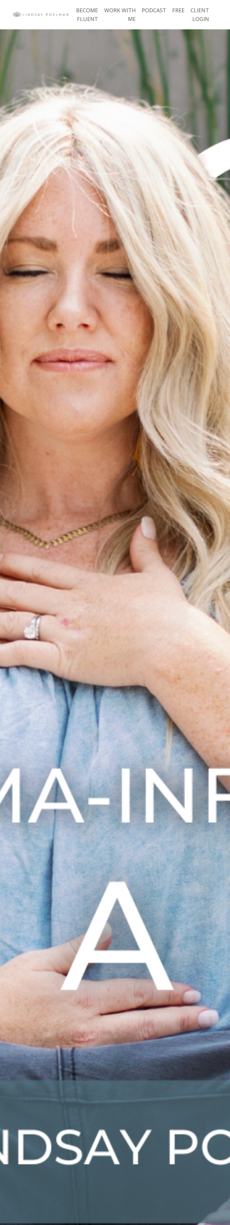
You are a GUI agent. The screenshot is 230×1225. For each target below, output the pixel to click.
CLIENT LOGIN (199, 14)
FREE (178, 10)
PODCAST (154, 10)
